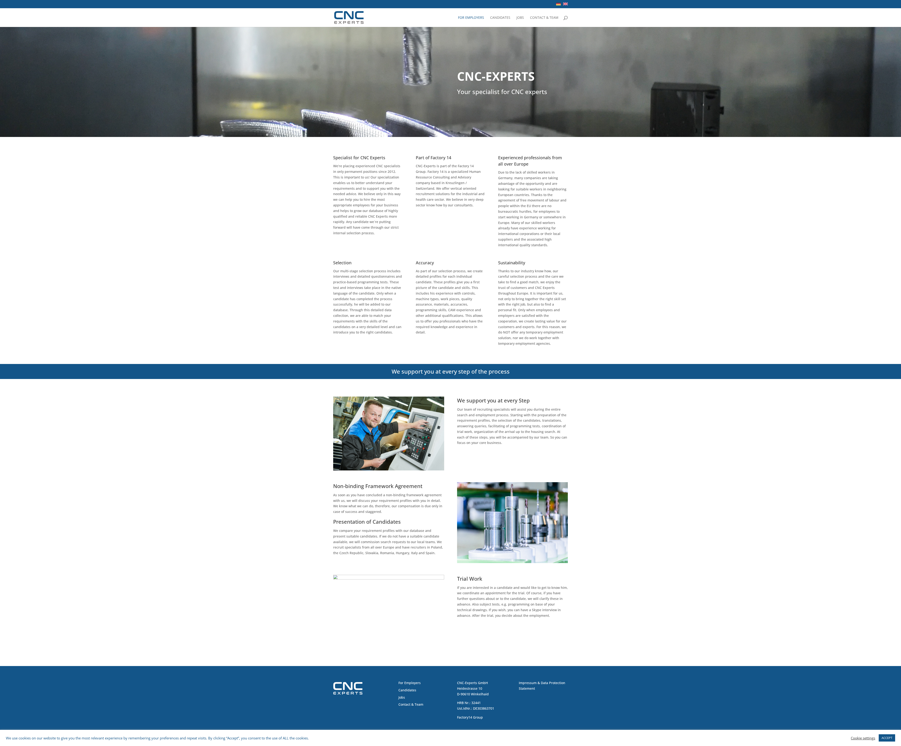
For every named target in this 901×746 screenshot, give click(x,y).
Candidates (500, 18)
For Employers (471, 18)
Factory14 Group (470, 717)
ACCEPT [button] (887, 738)
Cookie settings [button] (863, 738)
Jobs (520, 18)
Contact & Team (544, 18)
